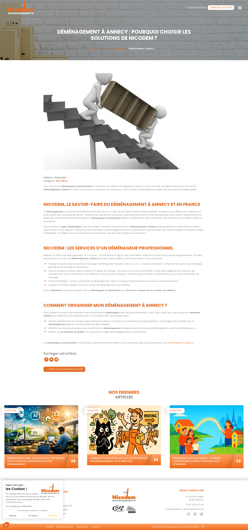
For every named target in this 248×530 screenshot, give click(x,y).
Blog (105, 48)
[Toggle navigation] (240, 7)
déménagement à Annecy (180, 342)
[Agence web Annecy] (203, 527)
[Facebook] (46, 359)
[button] (6, 525)
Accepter (53, 515)
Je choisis (33, 515)
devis (221, 7)
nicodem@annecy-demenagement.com (184, 509)
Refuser (13, 515)
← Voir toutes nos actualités (64, 369)
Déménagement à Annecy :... (143, 48)
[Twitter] (51, 359)
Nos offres (118, 48)
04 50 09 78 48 (198, 7)
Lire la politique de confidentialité (19, 506)
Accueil (95, 48)
